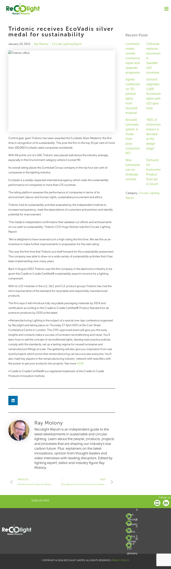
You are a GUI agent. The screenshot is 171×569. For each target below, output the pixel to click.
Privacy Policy (133, 531)
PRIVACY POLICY (120, 560)
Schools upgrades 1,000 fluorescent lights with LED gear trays (154, 94)
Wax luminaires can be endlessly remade (133, 169)
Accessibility (133, 524)
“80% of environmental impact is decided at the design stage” (156, 134)
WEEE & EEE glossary (132, 546)
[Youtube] (157, 503)
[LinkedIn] (166, 503)
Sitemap (132, 538)
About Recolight (133, 517)
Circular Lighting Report (67, 44)
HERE (80, 363)
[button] (13, 400)
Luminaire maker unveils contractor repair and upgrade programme (134, 58)
